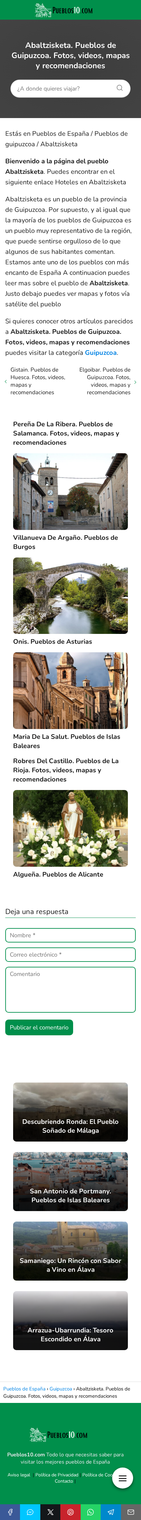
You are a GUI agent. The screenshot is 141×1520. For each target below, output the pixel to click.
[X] (50, 1512)
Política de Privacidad (56, 1475)
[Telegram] (111, 1512)
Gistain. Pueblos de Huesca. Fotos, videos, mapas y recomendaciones (37, 381)
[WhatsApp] (91, 1512)
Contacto (64, 1481)
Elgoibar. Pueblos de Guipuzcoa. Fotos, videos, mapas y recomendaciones (105, 381)
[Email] (131, 1512)
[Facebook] (10, 1512)
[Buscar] (117, 85)
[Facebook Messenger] (30, 1512)
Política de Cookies (101, 1475)
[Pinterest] (70, 1512)
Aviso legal (19, 1475)
